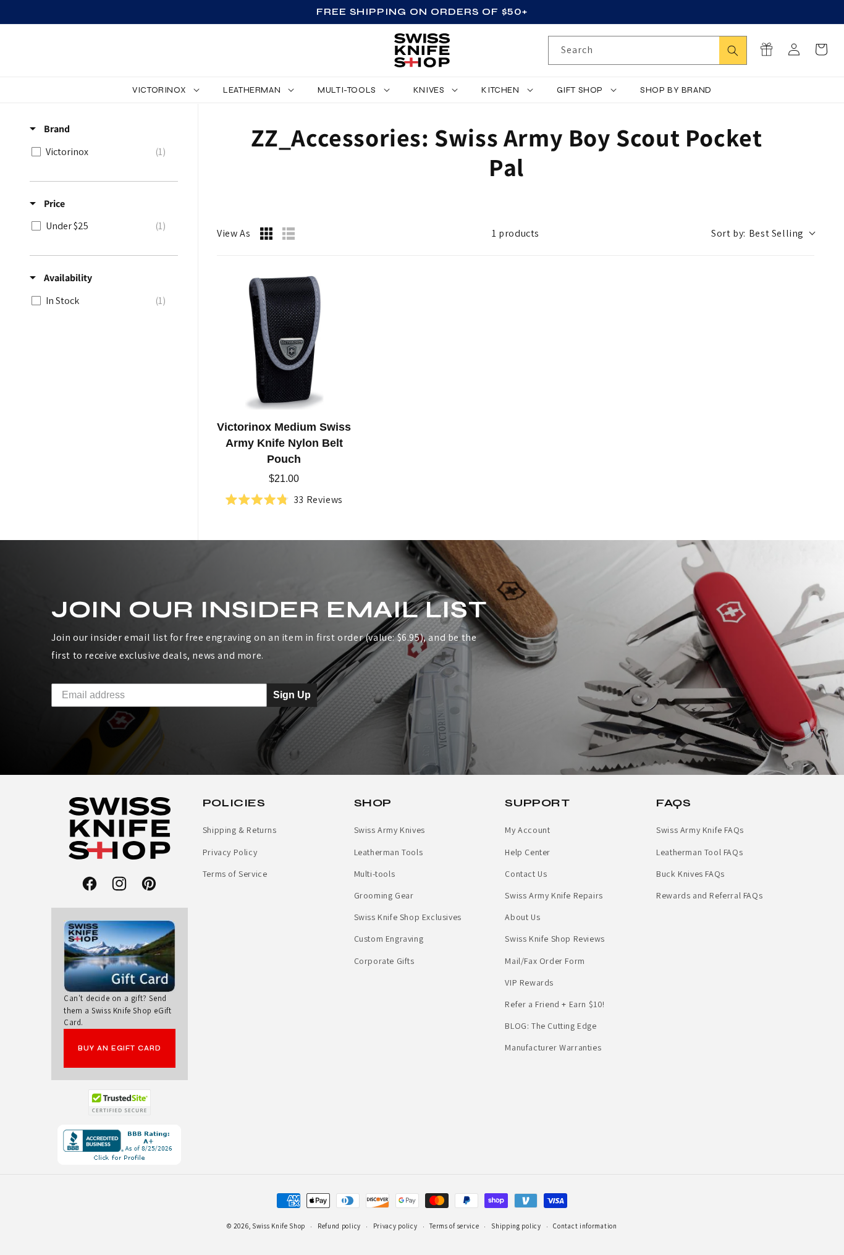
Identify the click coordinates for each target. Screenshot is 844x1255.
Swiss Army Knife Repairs (553, 895)
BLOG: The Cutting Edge (550, 1025)
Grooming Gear (384, 895)
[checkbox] (102, 152)
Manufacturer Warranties (553, 1047)
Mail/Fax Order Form (544, 960)
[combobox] (647, 50)
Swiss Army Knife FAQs (700, 829)
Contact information (585, 1226)
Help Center (528, 852)
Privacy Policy (230, 852)
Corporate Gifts (384, 960)
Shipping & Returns (240, 829)
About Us (522, 917)
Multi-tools (374, 873)
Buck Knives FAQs (690, 873)
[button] (821, 49)
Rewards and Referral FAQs (709, 895)
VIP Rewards (529, 982)
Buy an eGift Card (119, 1048)
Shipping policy (516, 1226)
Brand (56, 128)
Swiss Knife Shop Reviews (554, 938)
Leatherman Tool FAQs (699, 852)
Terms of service (454, 1226)
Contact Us (526, 873)
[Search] (732, 50)
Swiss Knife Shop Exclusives (408, 917)
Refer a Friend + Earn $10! (555, 1004)
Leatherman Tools (388, 852)
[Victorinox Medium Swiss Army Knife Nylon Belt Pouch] (284, 343)
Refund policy (339, 1226)
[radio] (266, 233)
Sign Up (292, 695)
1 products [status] (515, 233)
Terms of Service (235, 873)
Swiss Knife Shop (278, 1226)
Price (53, 203)
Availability (67, 277)
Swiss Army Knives (389, 829)
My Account (527, 829)
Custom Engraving (389, 938)
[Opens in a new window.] (119, 1102)
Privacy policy (395, 1226)
